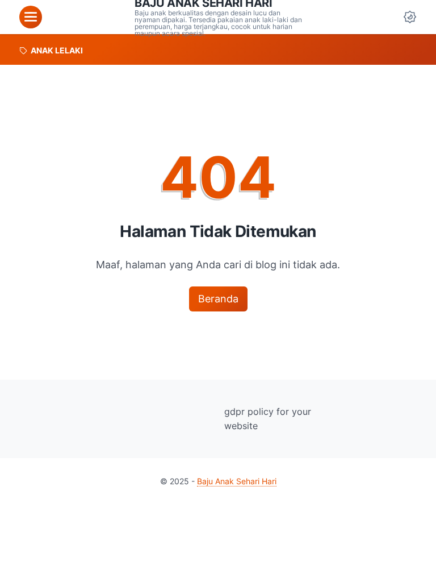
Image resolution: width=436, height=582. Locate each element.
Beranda (218, 299)
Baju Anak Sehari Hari (236, 481)
